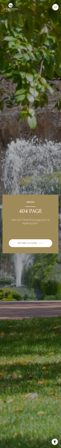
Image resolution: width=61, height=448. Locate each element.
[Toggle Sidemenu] (55, 7)
